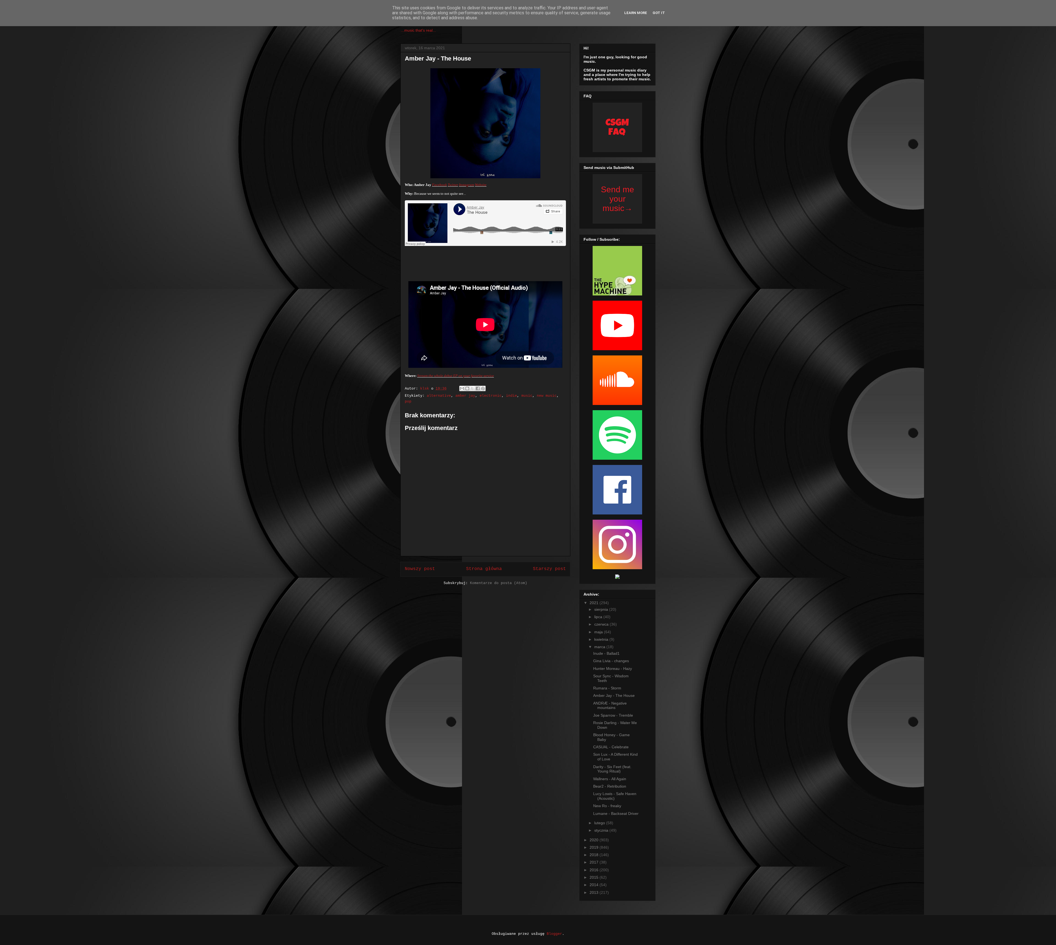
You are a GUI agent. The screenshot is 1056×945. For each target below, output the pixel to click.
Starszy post (549, 568)
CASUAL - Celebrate (611, 747)
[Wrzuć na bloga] (467, 388)
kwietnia (601, 639)
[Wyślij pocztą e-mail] (462, 388)
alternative (439, 396)
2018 (595, 855)
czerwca (602, 624)
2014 (595, 885)
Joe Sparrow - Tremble (613, 715)
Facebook (439, 185)
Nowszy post (420, 568)
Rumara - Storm (607, 688)
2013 (595, 892)
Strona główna (484, 568)
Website (480, 185)
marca (600, 647)
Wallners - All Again (609, 779)
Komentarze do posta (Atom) (498, 583)
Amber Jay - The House (614, 695)
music (526, 396)
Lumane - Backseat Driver (616, 813)
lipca (598, 617)
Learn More (635, 13)
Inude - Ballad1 (606, 653)
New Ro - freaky (607, 806)
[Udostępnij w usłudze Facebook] (477, 388)
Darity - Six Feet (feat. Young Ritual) (612, 769)
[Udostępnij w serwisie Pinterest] (483, 388)
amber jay (465, 396)
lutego (600, 823)
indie (511, 396)
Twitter (453, 185)
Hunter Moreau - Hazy (612, 668)
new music (547, 396)
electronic (491, 396)
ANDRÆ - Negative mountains (610, 705)
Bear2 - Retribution (609, 786)
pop (408, 401)
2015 (595, 877)
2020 (595, 840)
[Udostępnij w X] (472, 388)
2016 (595, 870)
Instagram (466, 185)
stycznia (601, 830)
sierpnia (601, 609)
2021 (595, 603)
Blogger (554, 934)
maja (599, 632)
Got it (659, 13)
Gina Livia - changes (611, 661)
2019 (595, 847)
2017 (595, 862)
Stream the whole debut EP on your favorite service (455, 376)
